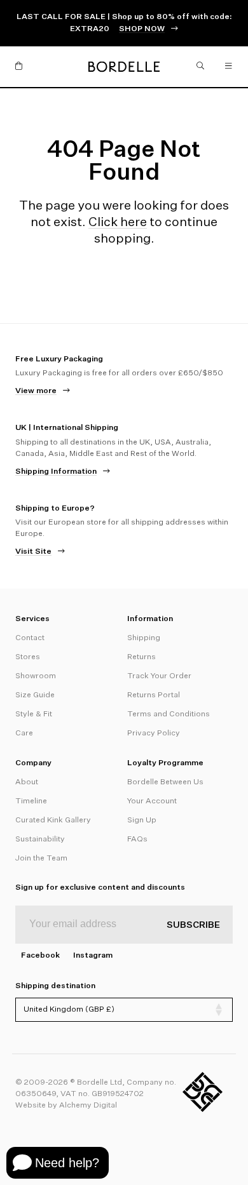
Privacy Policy (153, 733)
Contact (30, 638)
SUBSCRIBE (193, 925)
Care (24, 733)
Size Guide (35, 695)
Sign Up (141, 820)
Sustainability (40, 839)
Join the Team (41, 858)
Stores (27, 657)
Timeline (31, 801)
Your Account (152, 801)
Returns (141, 657)
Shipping (143, 638)
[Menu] (229, 66)
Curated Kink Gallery (53, 820)
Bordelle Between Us (165, 782)
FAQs (137, 839)
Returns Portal (153, 695)
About (26, 782)
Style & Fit (33, 714)
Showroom (35, 676)
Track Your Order (159, 676)
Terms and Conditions (168, 714)
